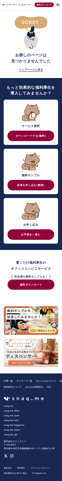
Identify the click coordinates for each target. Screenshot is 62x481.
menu (58, 5)
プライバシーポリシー (40, 468)
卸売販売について (13, 387)
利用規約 (21, 468)
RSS (49, 387)
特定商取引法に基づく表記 (15, 473)
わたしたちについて (46, 381)
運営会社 (7, 468)
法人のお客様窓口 (34, 387)
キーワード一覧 (24, 381)
